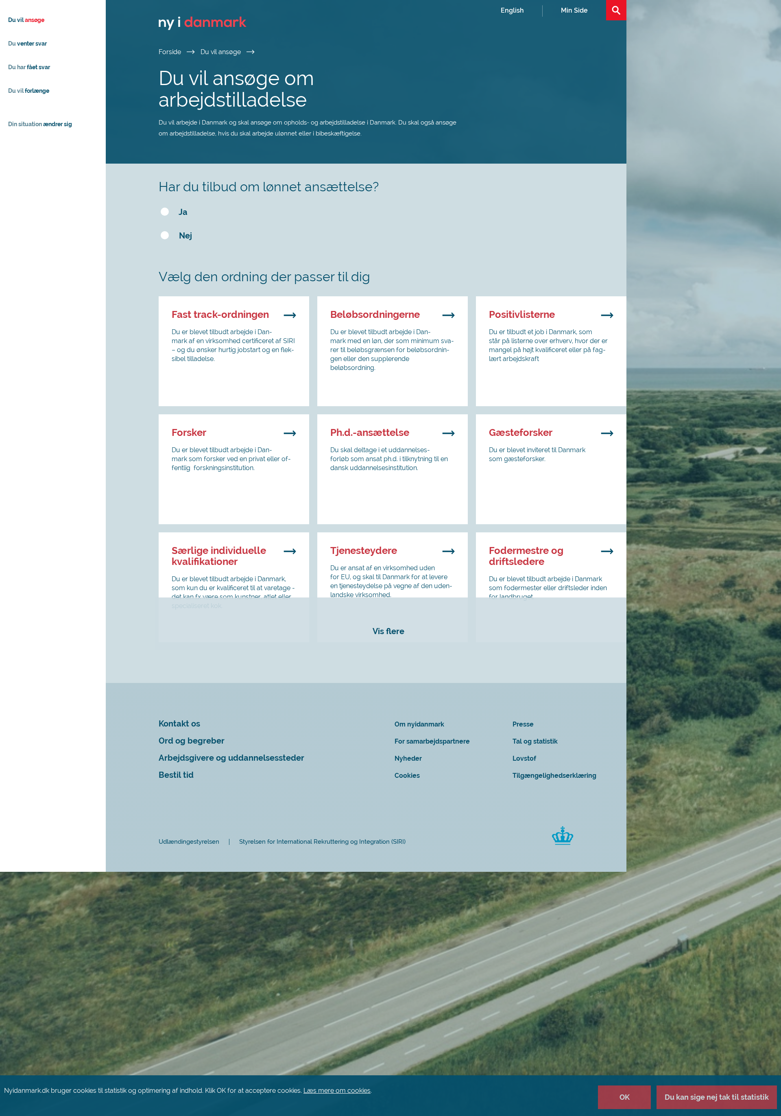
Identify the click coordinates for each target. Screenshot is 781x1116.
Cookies (407, 775)
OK (625, 1097)
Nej (184, 236)
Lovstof (524, 758)
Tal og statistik (535, 741)
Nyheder (408, 758)
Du (27, 43)
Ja (182, 212)
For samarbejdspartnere (432, 741)
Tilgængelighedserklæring (554, 775)
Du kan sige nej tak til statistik (717, 1097)
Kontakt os (179, 724)
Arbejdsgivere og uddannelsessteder (231, 758)
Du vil (26, 20)
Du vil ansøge (221, 52)
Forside (171, 52)
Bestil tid (176, 775)
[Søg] (616, 10)
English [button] (512, 10)
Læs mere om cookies (337, 1090)
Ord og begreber (192, 741)
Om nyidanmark (419, 724)
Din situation (40, 124)
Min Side (574, 10)
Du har (29, 67)
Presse (523, 724)
